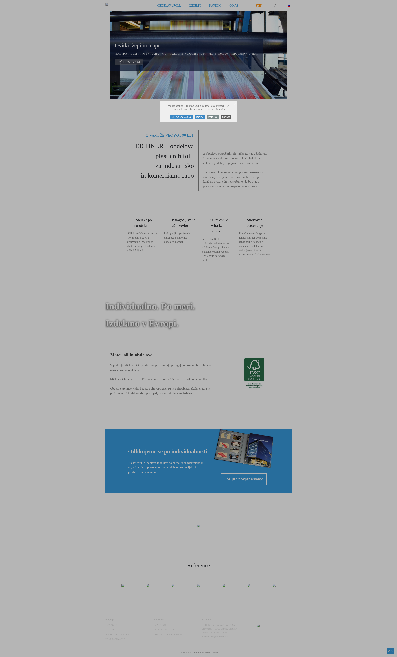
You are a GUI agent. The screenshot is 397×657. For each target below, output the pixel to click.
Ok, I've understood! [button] (182, 116)
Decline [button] (199, 116)
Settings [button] (226, 116)
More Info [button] (213, 116)
